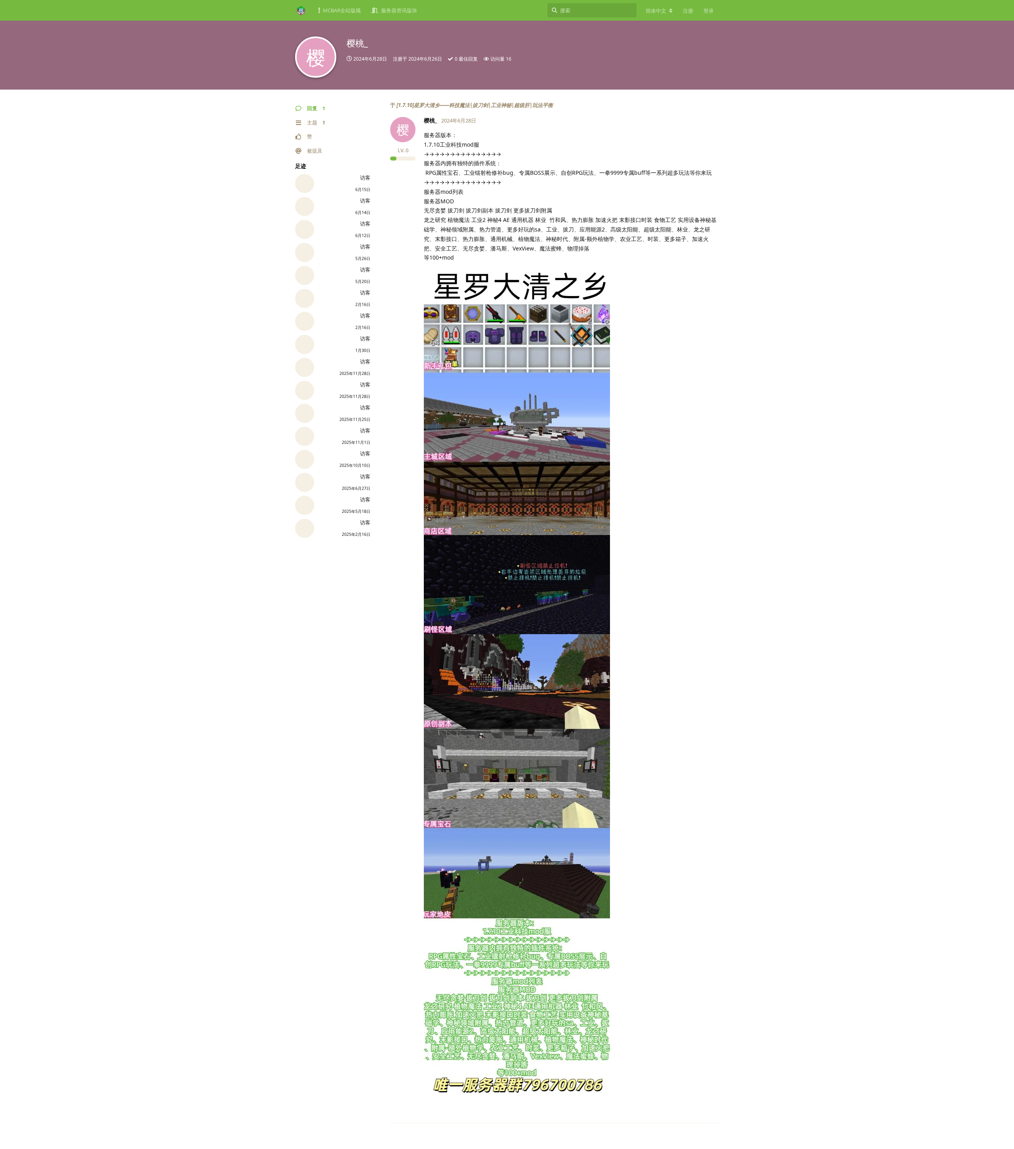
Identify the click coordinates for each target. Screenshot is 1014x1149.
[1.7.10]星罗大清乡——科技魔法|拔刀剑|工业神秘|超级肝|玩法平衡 (474, 105)
